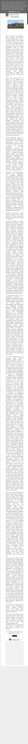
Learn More (11, 11)
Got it (18, 11)
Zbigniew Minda (16, 633)
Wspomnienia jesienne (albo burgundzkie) (14, 14)
